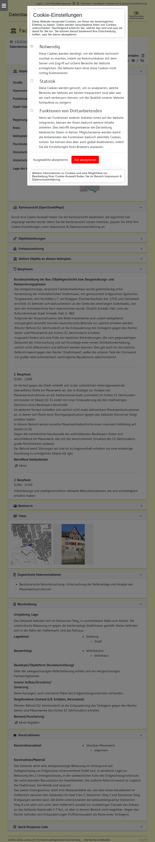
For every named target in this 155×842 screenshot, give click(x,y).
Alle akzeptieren (85, 160)
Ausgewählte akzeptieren (50, 160)
